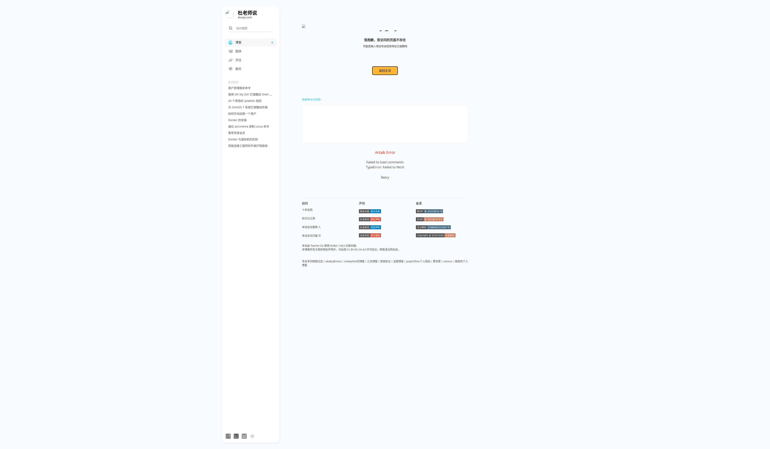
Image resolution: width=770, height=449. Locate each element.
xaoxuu (447, 261)
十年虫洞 (307, 209)
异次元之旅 (308, 218)
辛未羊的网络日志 (312, 261)
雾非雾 (437, 261)
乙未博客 (372, 261)
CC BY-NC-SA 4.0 (356, 249)
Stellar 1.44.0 (337, 245)
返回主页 (385, 71)
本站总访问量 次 (311, 235)
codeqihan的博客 (354, 261)
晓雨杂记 (385, 261)
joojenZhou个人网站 (418, 261)
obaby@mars (333, 261)
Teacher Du (317, 245)
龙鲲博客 (398, 261)
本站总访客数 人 (311, 227)
